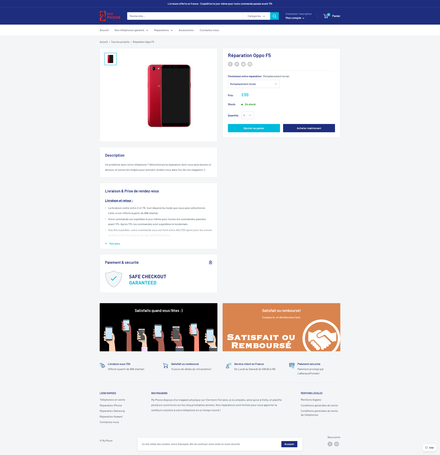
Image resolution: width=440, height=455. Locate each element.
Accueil (104, 30)
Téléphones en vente (112, 399)
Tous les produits (120, 41)
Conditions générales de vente (319, 405)
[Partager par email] (250, 64)
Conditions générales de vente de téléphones (319, 412)
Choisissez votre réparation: (258, 76)
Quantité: (233, 115)
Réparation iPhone (111, 405)
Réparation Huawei (111, 416)
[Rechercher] (274, 16)
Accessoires (186, 30)
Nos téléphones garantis (129, 30)
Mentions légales (311, 399)
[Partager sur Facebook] (230, 64)
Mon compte (294, 17)
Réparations (161, 30)
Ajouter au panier (254, 128)
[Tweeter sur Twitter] (243, 64)
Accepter (289, 444)
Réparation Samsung (112, 410)
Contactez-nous (209, 30)
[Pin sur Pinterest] (236, 64)
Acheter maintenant (309, 128)
